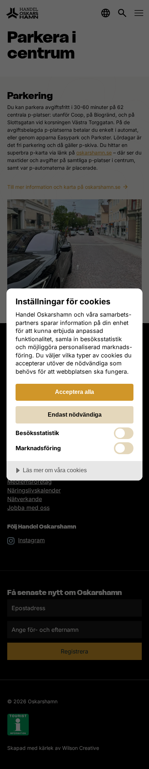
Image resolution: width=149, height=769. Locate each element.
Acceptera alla (74, 391)
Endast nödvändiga (75, 414)
